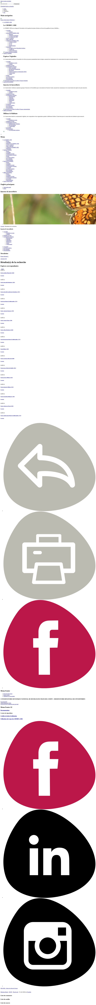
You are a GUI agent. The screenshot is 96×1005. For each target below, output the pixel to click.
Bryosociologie (12, 125)
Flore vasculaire (12, 68)
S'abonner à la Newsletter (9, 696)
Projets (7, 75)
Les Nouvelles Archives (14, 130)
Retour (7, 141)
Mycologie (11, 70)
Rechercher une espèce (10, 80)
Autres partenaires (13, 50)
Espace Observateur (7, 181)
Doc (4, 12)
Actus (4, 8)
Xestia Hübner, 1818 (5, 349)
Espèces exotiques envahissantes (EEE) (17, 71)
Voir (7, 187)
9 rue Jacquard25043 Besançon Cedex (6, 702)
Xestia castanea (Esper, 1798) (6, 320)
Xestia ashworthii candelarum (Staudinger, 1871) (10, 291)
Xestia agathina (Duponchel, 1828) (7, 272)
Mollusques (11, 100)
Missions (11, 34)
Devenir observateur (7, 693)
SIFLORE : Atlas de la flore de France (9, 988)
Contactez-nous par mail (13, 704)
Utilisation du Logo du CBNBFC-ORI (12, 719)
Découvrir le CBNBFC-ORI (12, 33)
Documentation (9, 79)
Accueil (2, 226)
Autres (10, 74)
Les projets (8, 104)
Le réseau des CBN (13, 36)
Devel (4, 188)
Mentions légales (4, 992)
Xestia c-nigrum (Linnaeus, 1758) (7, 310)
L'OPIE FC (11, 49)
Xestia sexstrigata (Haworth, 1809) (7, 358)
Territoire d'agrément (13, 35)
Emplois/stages (12, 45)
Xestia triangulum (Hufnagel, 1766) (8, 396)
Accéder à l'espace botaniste (21, 80)
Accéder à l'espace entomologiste (22, 109)
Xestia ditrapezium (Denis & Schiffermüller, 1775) (10, 339)
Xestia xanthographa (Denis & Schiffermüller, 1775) (11, 415)
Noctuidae (2, 275)
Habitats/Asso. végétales (14, 123)
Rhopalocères (12, 96)
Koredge (29, 992)
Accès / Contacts (10, 38)
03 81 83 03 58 (4, 704)
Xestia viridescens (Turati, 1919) (7, 406)
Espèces (7, 53)
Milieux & (7, 110)
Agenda (11, 31)
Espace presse (6, 695)
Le (7, 22)
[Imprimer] (49, 599)
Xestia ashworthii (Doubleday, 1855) (8, 282)
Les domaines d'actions (11, 66)
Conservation (12, 73)
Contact (6, 52)
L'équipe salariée (12, 42)
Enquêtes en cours (13, 62)
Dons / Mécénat (9, 39)
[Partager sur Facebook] (49, 687)
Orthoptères (11, 99)
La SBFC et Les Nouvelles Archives (17, 48)
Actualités (8, 30)
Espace (5, 19)
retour (2, 269)
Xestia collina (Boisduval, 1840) (7, 330)
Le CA (10, 43)
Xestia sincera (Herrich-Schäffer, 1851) (8, 368)
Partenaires (8, 47)
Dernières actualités (13, 52)
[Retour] (49, 510)
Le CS (10, 44)
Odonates (11, 97)
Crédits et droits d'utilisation (9, 716)
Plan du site (15, 992)
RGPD (10, 992)
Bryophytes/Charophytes (14, 69)
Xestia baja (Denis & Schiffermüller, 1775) (9, 301)
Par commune (9, 78)
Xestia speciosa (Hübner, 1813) (7, 377)
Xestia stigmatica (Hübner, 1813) (7, 387)
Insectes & (8, 82)
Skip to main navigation (6, 1)
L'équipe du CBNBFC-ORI (12, 40)
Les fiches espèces (10, 76)
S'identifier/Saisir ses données (7, 6)
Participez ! (12, 19)
